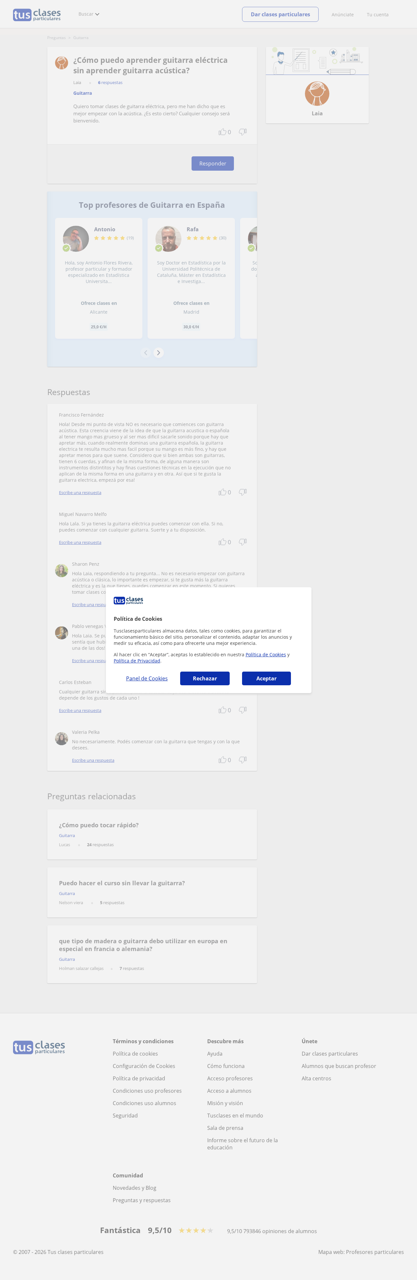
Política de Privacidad (137, 661)
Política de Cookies (266, 654)
